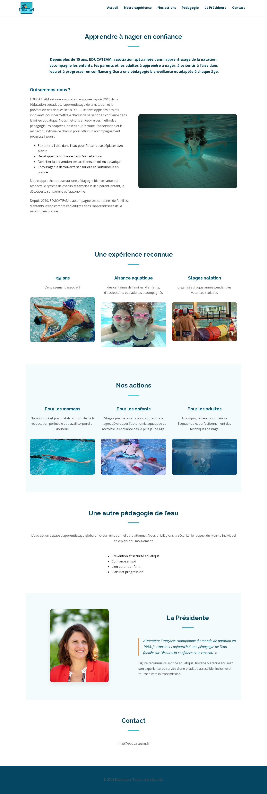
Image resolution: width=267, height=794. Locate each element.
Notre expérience (138, 7)
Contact (238, 7)
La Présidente (215, 7)
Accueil (112, 7)
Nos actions (167, 7)
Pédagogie (190, 7)
